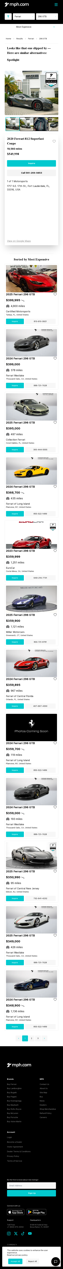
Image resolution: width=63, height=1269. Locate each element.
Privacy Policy (13, 1156)
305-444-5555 (40, 450)
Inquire (31, 163)
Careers (43, 1117)
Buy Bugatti (12, 1093)
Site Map (43, 1093)
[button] (19, 1038)
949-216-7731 (40, 578)
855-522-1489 (40, 514)
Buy (41, 1097)
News (42, 1101)
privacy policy (21, 1255)
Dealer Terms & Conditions (19, 1152)
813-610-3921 (40, 321)
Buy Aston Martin (14, 1122)
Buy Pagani (12, 1097)
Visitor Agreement (15, 1147)
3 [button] (38, 1038)
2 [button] (31, 1038)
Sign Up (32, 1193)
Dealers (43, 1105)
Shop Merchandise (48, 1109)
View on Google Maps (19, 241)
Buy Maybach (12, 1105)
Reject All (32, 1261)
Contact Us (44, 1084)
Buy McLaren (12, 1113)
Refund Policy (46, 1113)
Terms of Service (14, 1161)
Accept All (15, 1261)
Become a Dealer (14, 1142)
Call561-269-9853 (31, 173)
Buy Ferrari (12, 1084)
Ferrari (31, 39)
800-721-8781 (40, 642)
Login (9, 1137)
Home (8, 39)
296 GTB (43, 39)
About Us (44, 1088)
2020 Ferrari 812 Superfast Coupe (25, 141)
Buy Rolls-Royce (14, 1109)
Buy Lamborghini (14, 1088)
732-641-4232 (40, 898)
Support (10, 1220)
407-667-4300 (40, 706)
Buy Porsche (12, 1117)
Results (19, 39)
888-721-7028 (40, 385)
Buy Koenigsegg (14, 1101)
